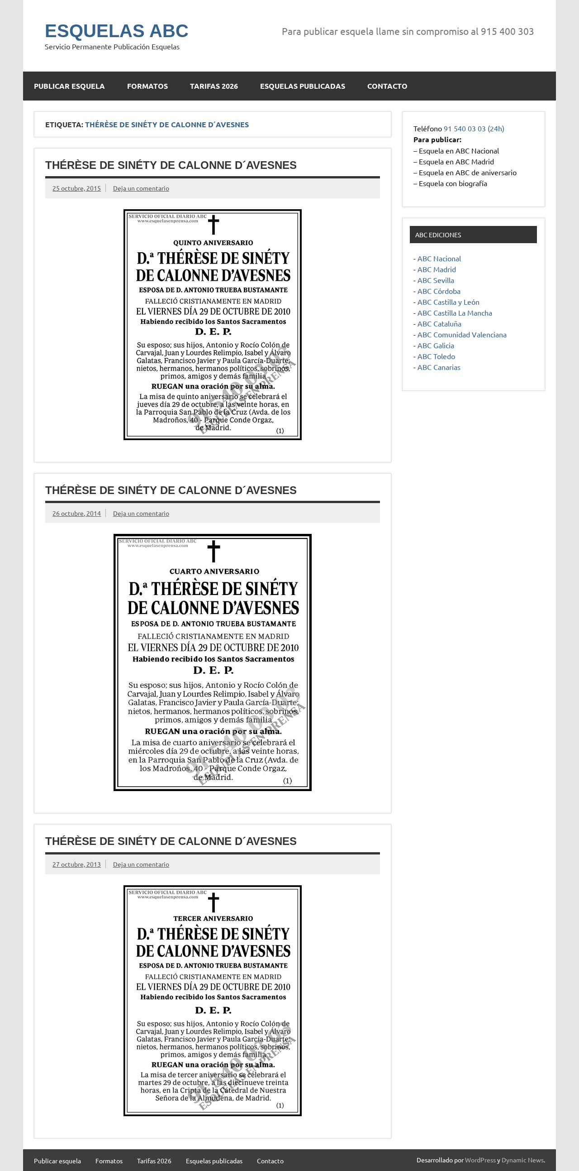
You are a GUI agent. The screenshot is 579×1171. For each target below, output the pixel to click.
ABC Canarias (439, 366)
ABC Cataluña (439, 323)
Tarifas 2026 (214, 86)
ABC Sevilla (436, 279)
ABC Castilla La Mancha (455, 312)
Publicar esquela (69, 86)
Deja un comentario (141, 188)
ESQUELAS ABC (117, 31)
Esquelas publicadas (302, 86)
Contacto (387, 86)
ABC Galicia (436, 345)
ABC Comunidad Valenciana (462, 334)
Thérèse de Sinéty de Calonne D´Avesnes (171, 165)
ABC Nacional (439, 258)
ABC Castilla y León (448, 301)
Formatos (147, 86)
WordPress (480, 1160)
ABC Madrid (437, 269)
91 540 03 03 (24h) (474, 128)
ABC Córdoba (439, 290)
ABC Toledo (436, 355)
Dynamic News (523, 1160)
